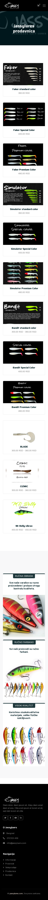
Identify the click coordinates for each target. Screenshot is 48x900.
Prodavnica (10, 871)
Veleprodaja (10, 867)
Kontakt (8, 875)
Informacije (10, 860)
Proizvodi (9, 863)
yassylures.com (16, 893)
